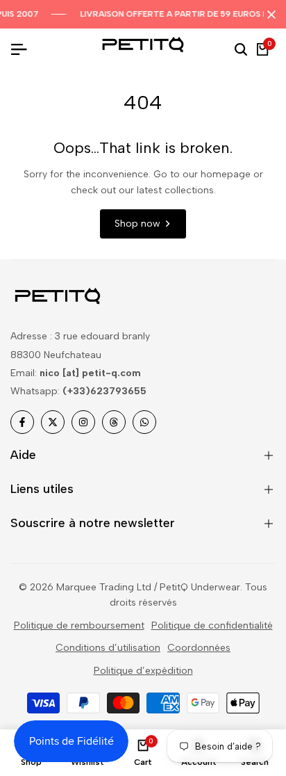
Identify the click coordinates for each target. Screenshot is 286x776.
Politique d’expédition (143, 671)
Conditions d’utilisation (108, 648)
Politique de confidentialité (212, 625)
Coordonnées (198, 648)
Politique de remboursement (79, 625)
